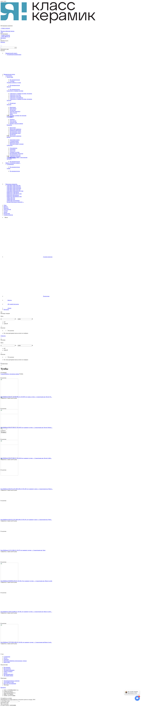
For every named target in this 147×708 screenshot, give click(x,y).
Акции (5, 212)
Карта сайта (7, 662)
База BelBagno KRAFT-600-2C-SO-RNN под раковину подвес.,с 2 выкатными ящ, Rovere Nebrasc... (26, 427)
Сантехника (9, 75)
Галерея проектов (8, 214)
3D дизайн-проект (8, 675)
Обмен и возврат (8, 671)
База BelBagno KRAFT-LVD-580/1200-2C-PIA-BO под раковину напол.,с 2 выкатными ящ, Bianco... (27, 489)
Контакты (3, 38)
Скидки (6, 210)
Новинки (6, 208)
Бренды (6, 206)
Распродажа (7, 213)
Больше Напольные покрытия (15, 202)
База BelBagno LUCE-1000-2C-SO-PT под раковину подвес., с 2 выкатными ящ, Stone (23, 550)
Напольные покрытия (12, 184)
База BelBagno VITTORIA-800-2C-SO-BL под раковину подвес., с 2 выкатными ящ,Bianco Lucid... (26, 642)
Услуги (5, 658)
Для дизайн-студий (9, 682)
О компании (7, 656)
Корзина (3, 42)
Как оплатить (7, 668)
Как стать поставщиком (10, 683)
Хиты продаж (7, 209)
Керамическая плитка (9, 74)
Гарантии (6, 659)
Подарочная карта (8, 674)
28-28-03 (5, 28)
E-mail (2, 701)
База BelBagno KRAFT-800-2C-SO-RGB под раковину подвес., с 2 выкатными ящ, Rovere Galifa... (26, 458)
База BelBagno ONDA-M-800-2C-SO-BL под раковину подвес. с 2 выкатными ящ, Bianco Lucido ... (26, 611)
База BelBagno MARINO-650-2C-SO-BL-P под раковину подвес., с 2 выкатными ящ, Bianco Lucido (26, 581)
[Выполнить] (19, 701)
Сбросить (3, 335)
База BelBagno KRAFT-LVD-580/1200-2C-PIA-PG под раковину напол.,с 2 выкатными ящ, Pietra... (26, 519)
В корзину (3, 432)
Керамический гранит (12, 53)
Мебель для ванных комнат (13, 163)
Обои (5, 205)
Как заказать (7, 667)
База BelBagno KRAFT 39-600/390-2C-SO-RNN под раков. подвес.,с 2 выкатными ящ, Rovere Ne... (26, 396)
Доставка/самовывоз (9, 670)
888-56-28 (5, 36)
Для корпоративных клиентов (11, 680)
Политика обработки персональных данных (15, 660)
